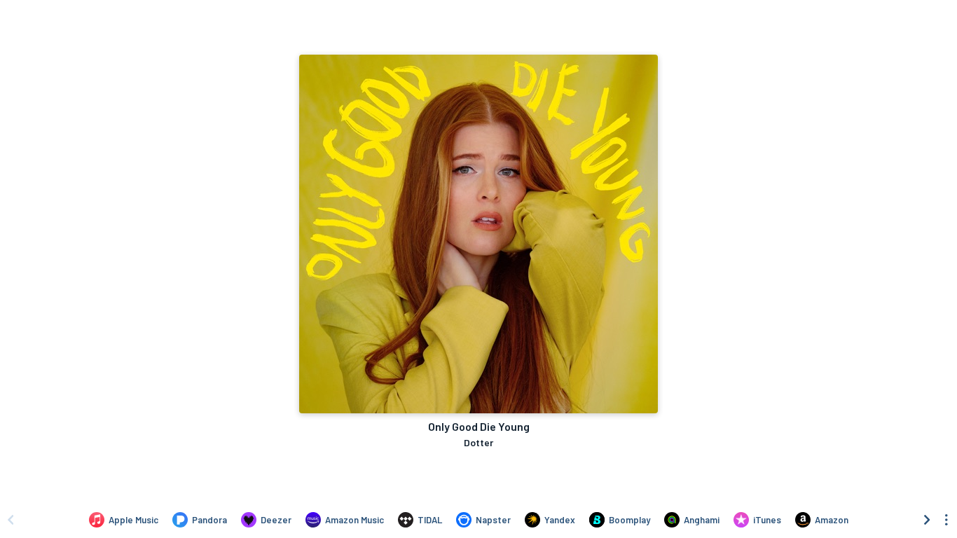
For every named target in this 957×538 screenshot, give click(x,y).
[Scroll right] (927, 519)
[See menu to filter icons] (946, 519)
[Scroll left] (10, 519)
